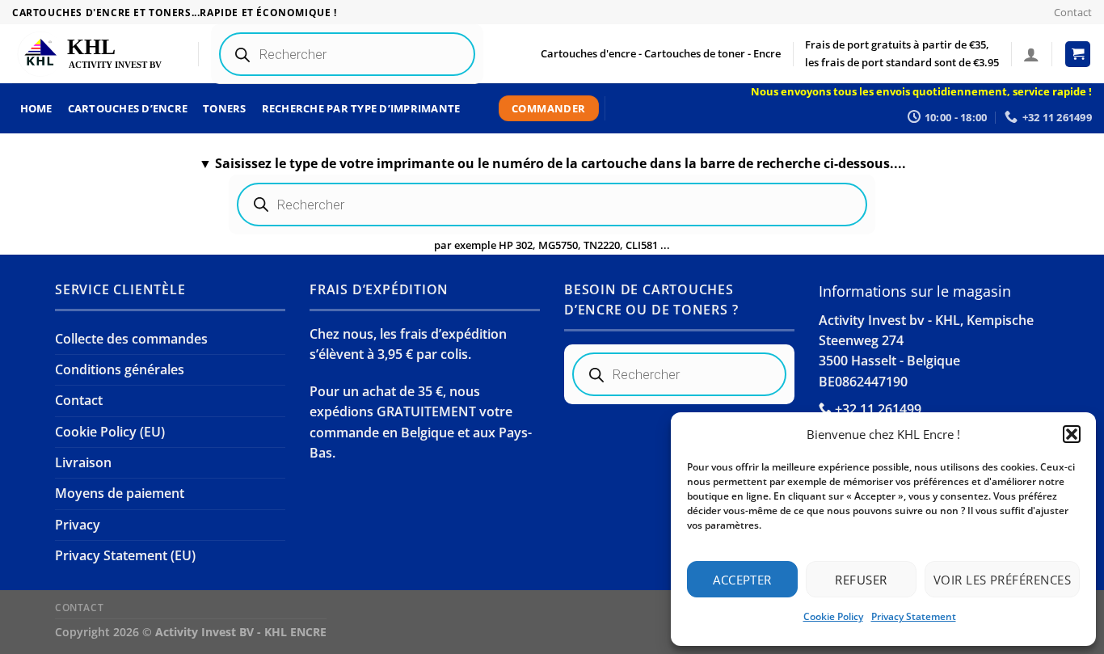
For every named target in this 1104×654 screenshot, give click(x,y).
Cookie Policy (833, 616)
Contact (1073, 12)
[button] (1072, 434)
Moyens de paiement (119, 493)
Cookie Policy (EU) (110, 432)
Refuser (861, 580)
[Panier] (1078, 54)
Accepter (742, 580)
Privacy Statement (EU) (125, 555)
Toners (225, 108)
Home (36, 108)
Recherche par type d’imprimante (361, 108)
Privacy (77, 525)
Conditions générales (119, 369)
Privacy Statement (913, 616)
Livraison (83, 462)
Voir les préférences (1002, 580)
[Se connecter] (1031, 54)
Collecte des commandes (131, 339)
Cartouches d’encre (128, 108)
